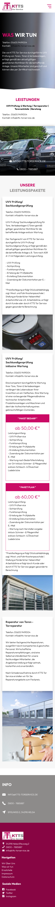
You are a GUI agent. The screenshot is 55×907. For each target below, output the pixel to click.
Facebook (11, 889)
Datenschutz (8, 876)
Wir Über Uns (8, 863)
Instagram (11, 896)
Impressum (7, 873)
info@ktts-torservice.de (23, 45)
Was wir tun (7, 866)
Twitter (9, 892)
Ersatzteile (7, 870)
